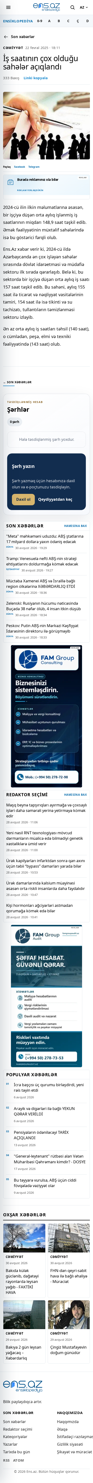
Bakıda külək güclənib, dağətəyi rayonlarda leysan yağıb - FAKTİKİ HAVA (22, 1281)
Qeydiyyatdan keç (55, 499)
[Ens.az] (46, 7)
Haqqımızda (68, 1421)
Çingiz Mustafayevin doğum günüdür (68, 1349)
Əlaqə (62, 1429)
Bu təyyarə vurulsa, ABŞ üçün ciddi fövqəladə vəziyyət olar (45, 1182)
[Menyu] (8, 7)
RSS (6, 1460)
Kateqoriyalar (15, 1436)
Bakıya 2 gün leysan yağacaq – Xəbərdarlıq (23, 1352)
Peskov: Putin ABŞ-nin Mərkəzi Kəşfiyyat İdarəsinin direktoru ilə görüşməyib (42, 628)
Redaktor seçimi (17, 1429)
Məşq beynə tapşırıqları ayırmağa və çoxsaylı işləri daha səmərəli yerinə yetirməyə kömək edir (46, 810)
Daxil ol (23, 499)
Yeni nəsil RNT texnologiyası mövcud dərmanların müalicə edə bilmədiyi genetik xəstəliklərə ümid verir (44, 838)
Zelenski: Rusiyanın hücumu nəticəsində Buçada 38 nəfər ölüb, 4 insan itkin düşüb (43, 605)
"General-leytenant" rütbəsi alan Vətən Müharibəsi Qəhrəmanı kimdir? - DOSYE (50, 1158)
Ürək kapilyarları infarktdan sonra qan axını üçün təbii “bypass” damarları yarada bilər (45, 863)
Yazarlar (10, 1444)
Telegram (34, 166)
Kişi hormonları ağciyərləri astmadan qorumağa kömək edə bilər (39, 908)
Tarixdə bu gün (16, 1451)
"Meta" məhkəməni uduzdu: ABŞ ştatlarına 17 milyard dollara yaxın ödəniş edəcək (44, 538)
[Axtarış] (72, 7)
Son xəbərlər (14, 1421)
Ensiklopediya (18, 21)
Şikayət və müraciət (74, 1451)
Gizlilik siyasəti (70, 1444)
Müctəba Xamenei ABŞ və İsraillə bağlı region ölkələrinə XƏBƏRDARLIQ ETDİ (40, 583)
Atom (18, 1460)
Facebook (19, 166)
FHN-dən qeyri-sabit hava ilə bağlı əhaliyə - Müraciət (68, 1275)
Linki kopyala (36, 77)
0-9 (39, 21)
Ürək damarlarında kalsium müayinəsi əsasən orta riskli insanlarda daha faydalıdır (45, 885)
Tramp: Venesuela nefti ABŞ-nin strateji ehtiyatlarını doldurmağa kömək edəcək (42, 561)
